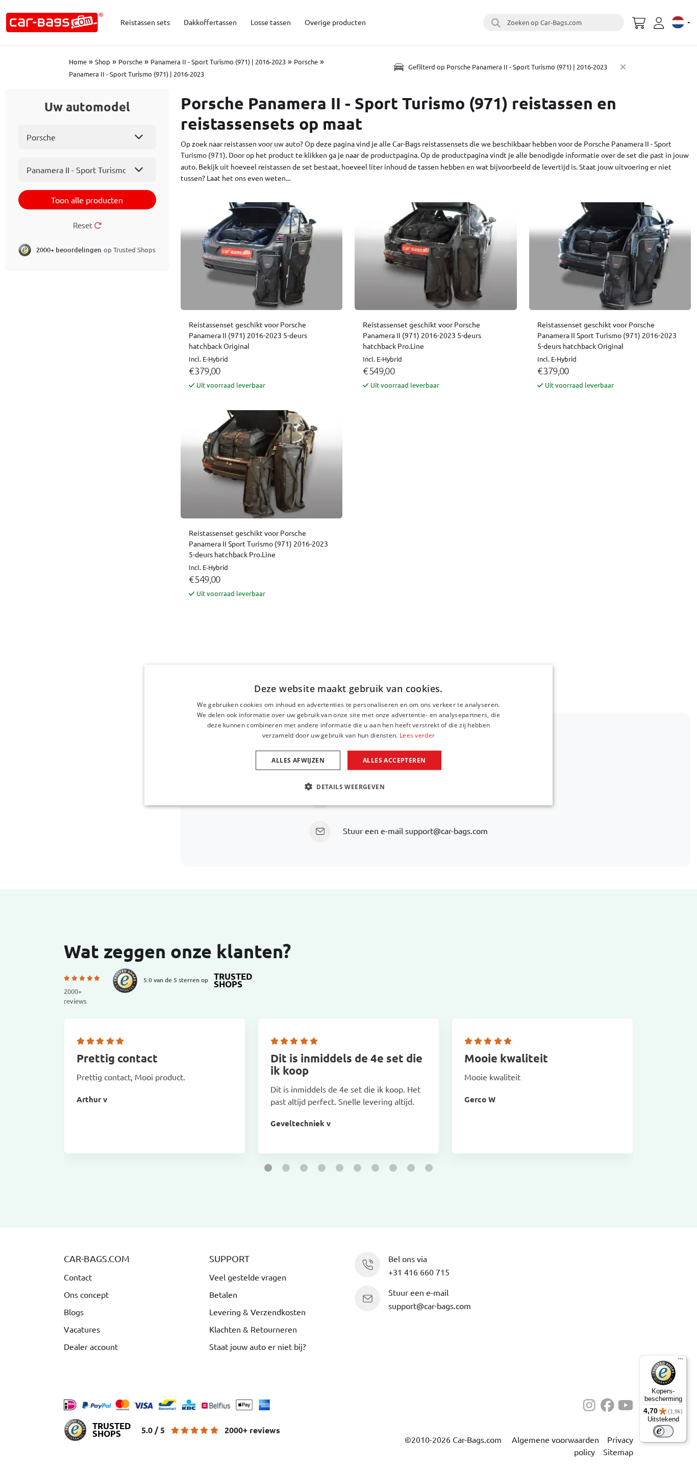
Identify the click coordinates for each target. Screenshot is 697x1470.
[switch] (663, 1431)
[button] (268, 1168)
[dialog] (348, 735)
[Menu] (681, 1361)
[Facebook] (609, 1403)
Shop (102, 61)
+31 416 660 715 (419, 1272)
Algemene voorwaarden (555, 1439)
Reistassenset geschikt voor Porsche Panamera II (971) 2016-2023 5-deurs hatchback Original (248, 335)
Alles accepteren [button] (394, 759)
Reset (83, 225)
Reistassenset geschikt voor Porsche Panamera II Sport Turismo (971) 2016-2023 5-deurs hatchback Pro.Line (258, 543)
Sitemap (618, 1452)
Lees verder (417, 734)
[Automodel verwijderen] (623, 66)
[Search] (494, 22)
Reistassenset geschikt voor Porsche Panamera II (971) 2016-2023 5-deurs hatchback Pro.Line (422, 335)
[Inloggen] (660, 23)
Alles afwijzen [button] (298, 759)
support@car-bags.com (446, 830)
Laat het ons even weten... (248, 177)
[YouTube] (625, 1403)
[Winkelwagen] (638, 21)
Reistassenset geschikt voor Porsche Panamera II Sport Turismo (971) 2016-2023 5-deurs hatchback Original (607, 335)
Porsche (130, 61)
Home (78, 61)
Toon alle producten (87, 200)
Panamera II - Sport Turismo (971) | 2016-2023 (218, 61)
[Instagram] (592, 1403)
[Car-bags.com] (54, 22)
